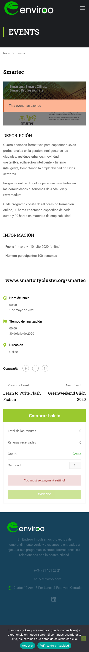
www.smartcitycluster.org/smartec (45, 280)
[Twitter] (35, 368)
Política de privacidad (54, 645)
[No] (83, 638)
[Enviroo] (25, 527)
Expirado (44, 494)
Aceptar (27, 645)
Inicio (6, 53)
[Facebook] (25, 368)
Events (21, 53)
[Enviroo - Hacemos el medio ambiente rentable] (29, 8)
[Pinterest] (45, 368)
